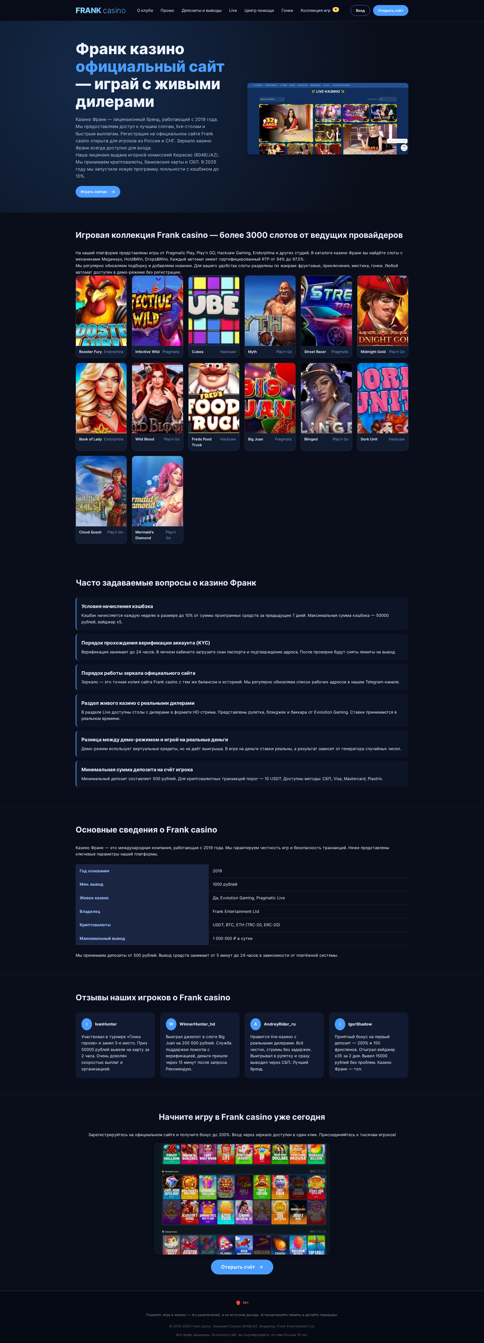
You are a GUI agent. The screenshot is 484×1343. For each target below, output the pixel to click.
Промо (167, 10)
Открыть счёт (390, 10)
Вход (360, 10)
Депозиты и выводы (202, 10)
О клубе (145, 10)
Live (233, 10)
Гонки (287, 10)
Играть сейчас (94, 191)
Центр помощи (259, 10)
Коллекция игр (319, 10)
